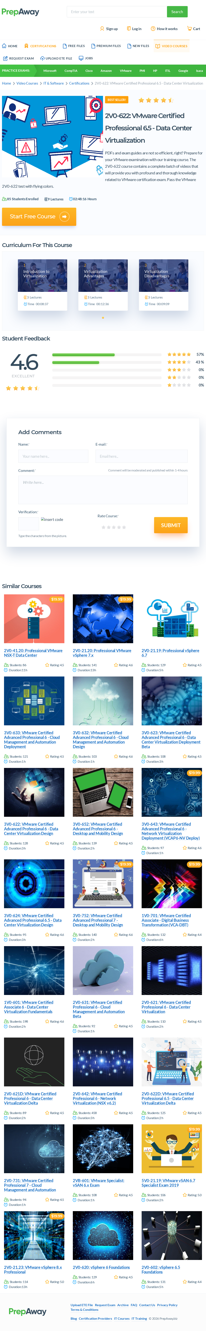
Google (183, 70)
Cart (196, 29)
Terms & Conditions (84, 1309)
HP (155, 70)
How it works (167, 29)
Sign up (112, 29)
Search (177, 11)
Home (13, 46)
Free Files (76, 46)
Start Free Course (32, 216)
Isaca (199, 70)
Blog (74, 1318)
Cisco (89, 70)
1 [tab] (103, 318)
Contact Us (147, 1305)
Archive (123, 1305)
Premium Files (109, 46)
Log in (136, 29)
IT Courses (122, 1318)
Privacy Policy (167, 1305)
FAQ (134, 1305)
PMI (142, 70)
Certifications (43, 46)
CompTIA (71, 70)
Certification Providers (95, 1318)
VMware (126, 70)
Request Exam (21, 58)
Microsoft (50, 70)
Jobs (89, 58)
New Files (141, 46)
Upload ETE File (59, 58)
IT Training (139, 1318)
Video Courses (174, 46)
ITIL (167, 70)
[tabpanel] (42, 285)
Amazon (106, 70)
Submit (171, 525)
